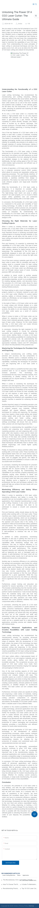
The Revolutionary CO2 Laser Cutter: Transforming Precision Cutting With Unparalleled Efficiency (18, 880)
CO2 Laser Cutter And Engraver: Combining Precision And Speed (30, 880)
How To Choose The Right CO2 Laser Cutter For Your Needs (11, 884)
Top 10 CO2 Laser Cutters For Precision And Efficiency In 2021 (30, 888)
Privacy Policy (23, 906)
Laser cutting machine (8, 875)
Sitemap (31, 906)
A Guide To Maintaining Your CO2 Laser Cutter (30, 884)
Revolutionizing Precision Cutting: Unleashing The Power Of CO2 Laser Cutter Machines (11, 888)
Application (26, 875)
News (18, 875)
